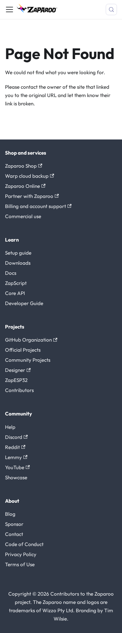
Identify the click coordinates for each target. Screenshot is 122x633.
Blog (10, 514)
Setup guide (18, 253)
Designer (15, 370)
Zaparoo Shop (21, 166)
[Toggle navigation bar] (9, 9)
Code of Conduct (24, 544)
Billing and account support (35, 206)
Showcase (16, 477)
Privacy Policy (20, 554)
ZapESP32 (16, 380)
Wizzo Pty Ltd (57, 610)
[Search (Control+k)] (111, 9)
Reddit (12, 447)
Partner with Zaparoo (29, 196)
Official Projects (23, 350)
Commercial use (23, 216)
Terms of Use (20, 564)
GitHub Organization (28, 340)
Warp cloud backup (27, 176)
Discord (13, 437)
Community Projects (27, 360)
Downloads (17, 263)
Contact (14, 534)
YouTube (14, 467)
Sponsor (14, 524)
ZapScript (16, 283)
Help (10, 427)
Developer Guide (24, 303)
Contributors (19, 390)
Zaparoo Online (22, 186)
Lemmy (13, 457)
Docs (10, 273)
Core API (15, 293)
